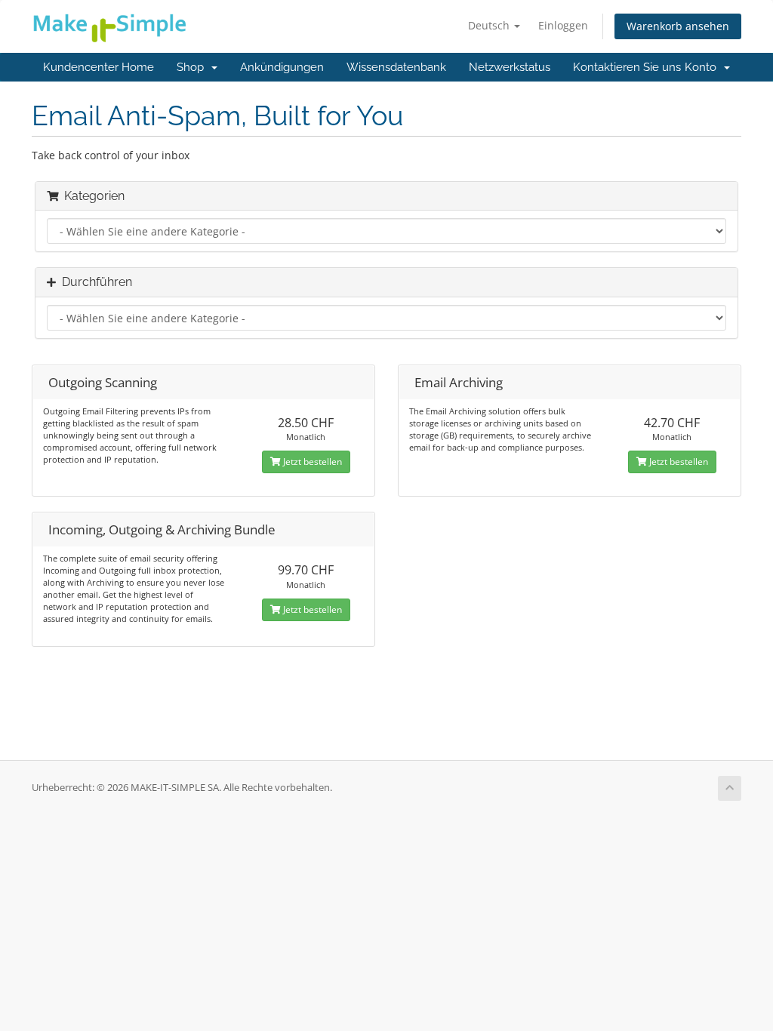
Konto (703, 67)
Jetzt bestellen (311, 461)
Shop (193, 67)
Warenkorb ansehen (678, 26)
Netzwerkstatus (509, 67)
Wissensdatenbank (396, 67)
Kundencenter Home (98, 67)
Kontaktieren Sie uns (627, 67)
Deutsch (490, 25)
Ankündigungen (282, 67)
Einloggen (563, 25)
